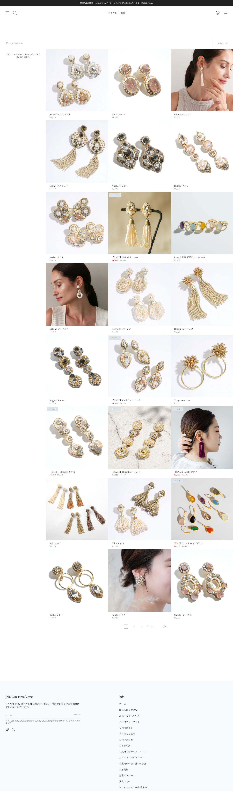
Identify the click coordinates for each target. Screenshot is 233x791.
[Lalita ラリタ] (139, 580)
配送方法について (128, 709)
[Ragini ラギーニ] (77, 366)
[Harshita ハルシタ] (202, 294)
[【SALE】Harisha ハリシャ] (139, 437)
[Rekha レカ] (77, 509)
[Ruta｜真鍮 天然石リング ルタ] (202, 223)
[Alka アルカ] (139, 509)
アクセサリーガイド (129, 721)
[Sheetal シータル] (202, 580)
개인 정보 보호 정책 (55, 721)
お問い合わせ (126, 739)
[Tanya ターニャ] (202, 366)
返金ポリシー (126, 775)
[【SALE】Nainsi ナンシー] (139, 223)
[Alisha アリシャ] (139, 151)
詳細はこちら (147, 3)
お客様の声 (125, 745)
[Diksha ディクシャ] (77, 294)
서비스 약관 (70, 721)
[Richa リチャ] (77, 580)
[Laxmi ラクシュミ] (77, 151)
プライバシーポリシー (130, 757)
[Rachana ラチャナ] (139, 294)
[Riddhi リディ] (202, 151)
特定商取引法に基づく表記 (133, 763)
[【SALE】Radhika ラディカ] (139, 366)
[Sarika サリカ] (77, 223)
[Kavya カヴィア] (202, 80)
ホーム (122, 703)
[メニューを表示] (7, 13)
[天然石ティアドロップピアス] (202, 509)
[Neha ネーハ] (139, 80)
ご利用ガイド (126, 727)
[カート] (225, 13)
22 (152, 626)
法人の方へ (125, 781)
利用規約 (123, 769)
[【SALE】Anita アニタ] (202, 437)
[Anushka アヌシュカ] (77, 80)
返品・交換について (129, 715)
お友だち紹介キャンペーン (133, 751)
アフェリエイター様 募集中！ (134, 787)
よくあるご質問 (127, 733)
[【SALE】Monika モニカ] (77, 437)
